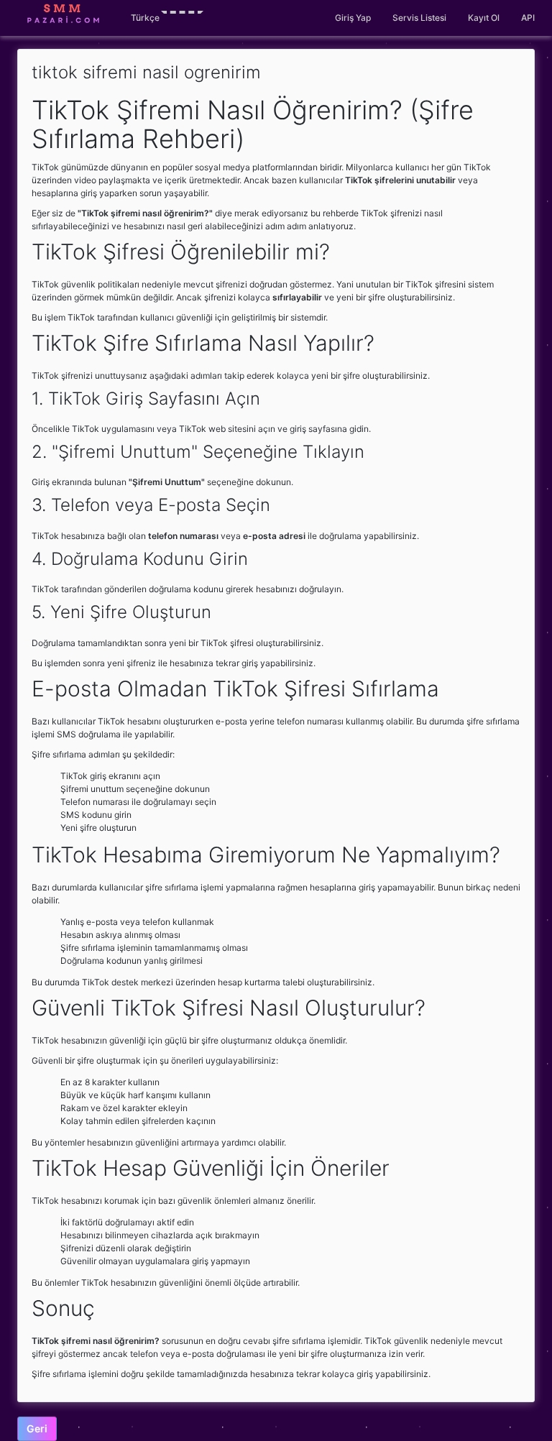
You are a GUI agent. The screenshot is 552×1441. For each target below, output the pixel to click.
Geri (37, 1428)
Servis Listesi (419, 17)
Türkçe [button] (145, 17)
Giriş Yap (353, 17)
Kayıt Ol (484, 17)
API (528, 17)
